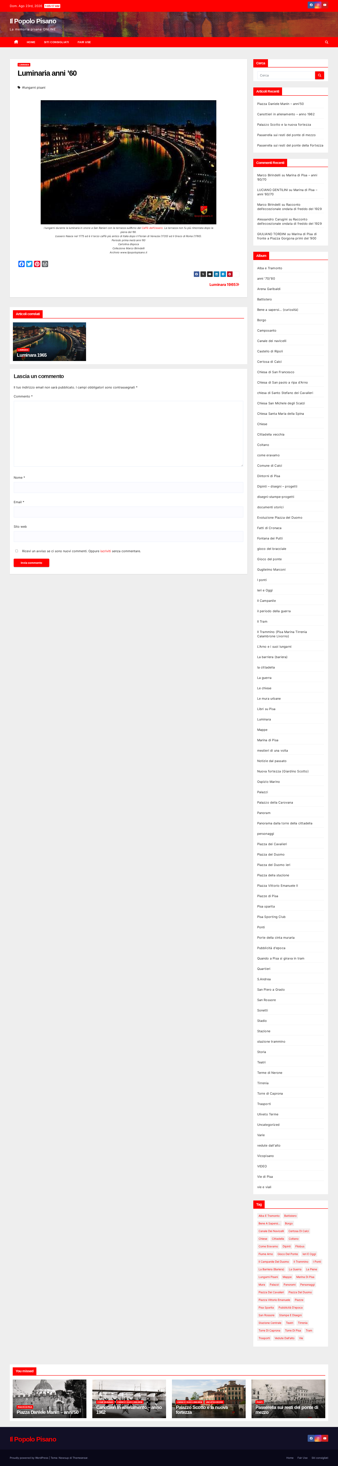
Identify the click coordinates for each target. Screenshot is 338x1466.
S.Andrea (264, 979)
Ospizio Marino (268, 782)
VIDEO (262, 1166)
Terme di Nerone (269, 1073)
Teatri (261, 1062)
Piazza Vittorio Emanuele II (277, 886)
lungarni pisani (268, 1277)
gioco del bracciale (271, 549)
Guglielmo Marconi (271, 569)
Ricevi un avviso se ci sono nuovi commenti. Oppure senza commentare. (81, 551)
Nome (19, 477)
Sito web (20, 526)
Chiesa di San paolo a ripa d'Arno (282, 382)
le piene (311, 1269)
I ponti (262, 580)
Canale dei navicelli (272, 341)
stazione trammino (271, 1041)
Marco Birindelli (269, 175)
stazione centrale (270, 1322)
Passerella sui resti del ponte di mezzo (286, 135)
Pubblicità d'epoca (271, 948)
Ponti (261, 927)
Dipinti (287, 1246)
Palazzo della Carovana (275, 802)
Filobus (299, 1246)
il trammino (301, 1261)
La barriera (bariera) (272, 657)
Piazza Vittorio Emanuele (274, 1299)
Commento (23, 396)
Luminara (24, 65)
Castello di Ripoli (270, 351)
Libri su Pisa (266, 709)
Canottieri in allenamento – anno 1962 (286, 114)
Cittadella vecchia (271, 434)
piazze (299, 1299)
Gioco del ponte (269, 559)
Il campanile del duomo (274, 1261)
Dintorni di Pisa (268, 476)
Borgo (261, 320)
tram (309, 1330)
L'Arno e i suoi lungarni (274, 646)
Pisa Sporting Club (271, 917)
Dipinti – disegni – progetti (277, 486)
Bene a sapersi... (269, 1223)
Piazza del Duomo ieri (273, 865)
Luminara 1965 (222, 284)
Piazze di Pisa (267, 896)
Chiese (262, 424)
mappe (287, 1277)
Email (19, 502)
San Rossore (266, 1000)
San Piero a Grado (271, 989)
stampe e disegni (290, 1315)
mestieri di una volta (272, 750)
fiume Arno (266, 1254)
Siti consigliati (56, 42)
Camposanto (267, 330)
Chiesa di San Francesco (276, 372)
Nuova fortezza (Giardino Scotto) (283, 771)
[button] (326, 42)
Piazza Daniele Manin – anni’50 (280, 104)
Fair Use (84, 42)
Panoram (264, 813)
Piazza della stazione (273, 875)
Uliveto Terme (268, 1114)
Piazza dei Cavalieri (272, 844)
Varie (261, 1135)
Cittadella (278, 1238)
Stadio (262, 1021)
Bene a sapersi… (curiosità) (277, 310)
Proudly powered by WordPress (29, 1457)
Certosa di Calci (269, 362)
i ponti (317, 1261)
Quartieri (264, 969)
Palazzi (262, 792)
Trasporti (264, 1104)
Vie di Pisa (265, 1177)
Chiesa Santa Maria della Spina (280, 414)
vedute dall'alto (269, 1145)
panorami (290, 1284)
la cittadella (266, 667)
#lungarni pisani (33, 87)
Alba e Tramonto (269, 268)
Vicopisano (265, 1156)
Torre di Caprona (270, 1093)
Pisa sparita (266, 906)
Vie (301, 1338)
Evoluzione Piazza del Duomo (279, 517)
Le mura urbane (269, 698)
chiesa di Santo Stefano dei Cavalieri (285, 393)
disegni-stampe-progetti (275, 497)
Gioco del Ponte (288, 1254)
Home (31, 42)
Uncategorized (268, 1125)
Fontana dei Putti (270, 538)
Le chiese (264, 688)
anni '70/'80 (266, 278)
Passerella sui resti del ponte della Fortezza (290, 145)
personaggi (265, 834)
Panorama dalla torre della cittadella (284, 823)
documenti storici (270, 507)
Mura (262, 1284)
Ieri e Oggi (265, 590)
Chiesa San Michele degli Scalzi (281, 403)
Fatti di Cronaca (269, 528)
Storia (261, 1052)
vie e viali (264, 1187)
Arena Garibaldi (269, 289)
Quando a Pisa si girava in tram (281, 958)
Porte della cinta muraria (276, 937)
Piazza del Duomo (271, 854)
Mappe (262, 730)
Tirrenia (263, 1083)
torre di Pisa (293, 1330)
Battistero (264, 299)
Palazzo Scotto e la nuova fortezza (284, 124)
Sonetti (262, 1010)
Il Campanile (266, 601)
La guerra (264, 678)
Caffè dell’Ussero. (153, 227)
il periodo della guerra (274, 611)
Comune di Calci (269, 465)
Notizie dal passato (272, 761)
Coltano (263, 445)
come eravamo (268, 455)
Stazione (264, 1031)
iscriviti (105, 551)
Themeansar (80, 1457)
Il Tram (262, 621)
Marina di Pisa (268, 740)
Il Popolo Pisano (33, 21)
